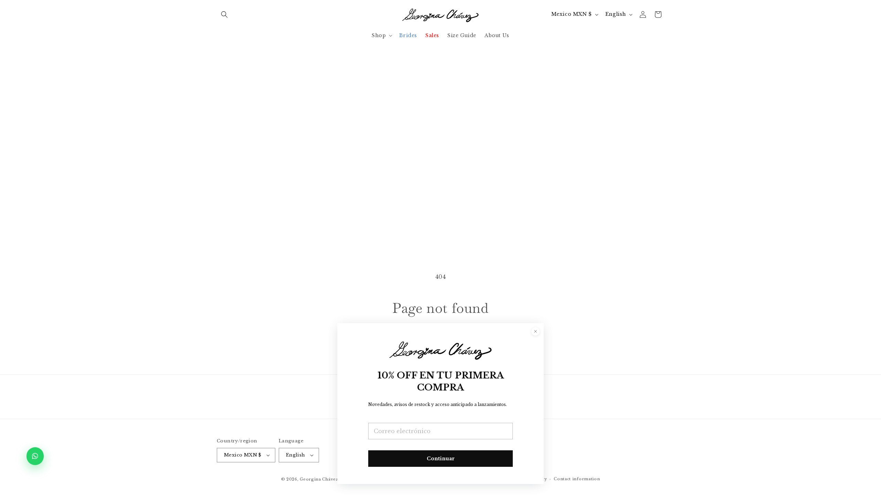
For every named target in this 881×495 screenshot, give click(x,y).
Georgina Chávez (319, 479)
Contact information (577, 478)
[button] (224, 14)
